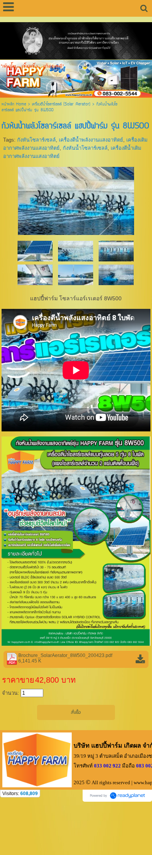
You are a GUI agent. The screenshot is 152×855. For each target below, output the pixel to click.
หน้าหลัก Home (14, 104)
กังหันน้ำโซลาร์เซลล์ (85, 148)
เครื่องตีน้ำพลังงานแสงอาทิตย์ (91, 140)
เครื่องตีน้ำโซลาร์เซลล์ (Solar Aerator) (61, 104)
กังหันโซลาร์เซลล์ (36, 140)
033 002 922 (107, 766)
